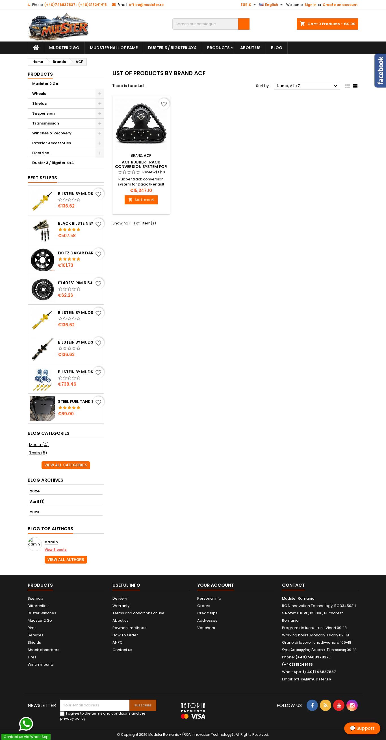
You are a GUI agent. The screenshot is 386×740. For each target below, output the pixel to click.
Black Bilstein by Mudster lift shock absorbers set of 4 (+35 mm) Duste (79, 223)
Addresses (207, 620)
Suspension (43, 113)
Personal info (209, 598)
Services (36, 635)
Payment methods (129, 627)
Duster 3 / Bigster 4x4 (172, 48)
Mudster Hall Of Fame (114, 48)
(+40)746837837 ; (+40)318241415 (75, 4)
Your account (215, 585)
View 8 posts (56, 549)
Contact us (122, 649)
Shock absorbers (43, 649)
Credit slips (207, 613)
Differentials (38, 605)
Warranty (120, 605)
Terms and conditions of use (138, 613)
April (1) (37, 501)
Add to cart (141, 199)
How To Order (125, 635)
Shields (39, 103)
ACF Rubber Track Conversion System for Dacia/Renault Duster (141, 166)
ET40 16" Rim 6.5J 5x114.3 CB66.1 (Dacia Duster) (79, 283)
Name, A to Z (308, 86)
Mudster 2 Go (64, 48)
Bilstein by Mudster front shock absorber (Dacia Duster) (79, 312)
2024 (35, 491)
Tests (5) (38, 453)
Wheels (39, 93)
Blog (276, 48)
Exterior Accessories (51, 143)
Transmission (45, 123)
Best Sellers (42, 177)
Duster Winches (42, 613)
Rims (32, 627)
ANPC (117, 642)
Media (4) (39, 445)
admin (51, 542)
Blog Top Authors (50, 528)
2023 (34, 512)
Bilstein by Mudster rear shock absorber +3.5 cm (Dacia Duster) (79, 342)
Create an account (340, 4)
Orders (203, 605)
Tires (32, 657)
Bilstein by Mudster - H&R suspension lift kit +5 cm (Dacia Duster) (79, 372)
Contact (293, 585)
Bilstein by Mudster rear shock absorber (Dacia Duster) (79, 193)
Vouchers (206, 627)
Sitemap (35, 598)
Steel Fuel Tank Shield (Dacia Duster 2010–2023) (79, 401)
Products (218, 48)
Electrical (41, 153)
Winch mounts (41, 664)
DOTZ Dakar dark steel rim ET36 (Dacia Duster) (79, 253)
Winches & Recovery (51, 133)
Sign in (310, 4)
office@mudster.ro (146, 4)
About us (250, 48)
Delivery (119, 598)
